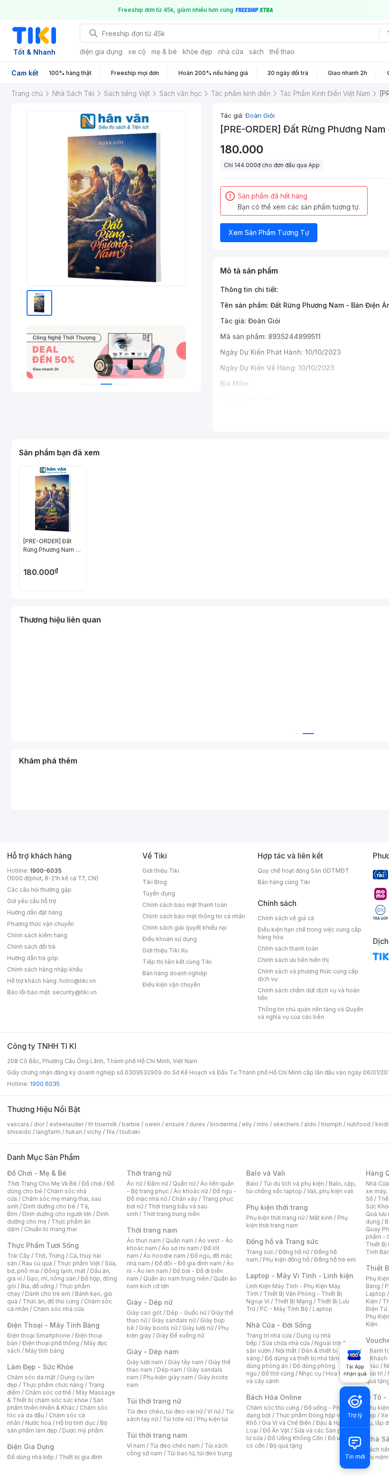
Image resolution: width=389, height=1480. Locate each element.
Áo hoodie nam (164, 1255)
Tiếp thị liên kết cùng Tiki (177, 961)
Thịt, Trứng (50, 1255)
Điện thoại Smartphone (38, 1335)
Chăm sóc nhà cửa (58, 1308)
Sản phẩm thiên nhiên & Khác (55, 1403)
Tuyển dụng (158, 893)
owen (152, 1124)
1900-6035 (46, 870)
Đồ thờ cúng (277, 1373)
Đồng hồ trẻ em (335, 1259)
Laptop (323, 1308)
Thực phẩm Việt (78, 1263)
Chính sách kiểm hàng (37, 935)
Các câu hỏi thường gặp (39, 889)
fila (110, 1131)
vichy (94, 1131)
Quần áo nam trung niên (176, 1278)
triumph (331, 1124)
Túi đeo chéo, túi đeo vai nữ (165, 1411)
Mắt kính (321, 1217)
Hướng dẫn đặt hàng (34, 912)
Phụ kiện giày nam (168, 1377)
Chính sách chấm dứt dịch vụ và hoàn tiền (309, 994)
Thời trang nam (152, 1230)
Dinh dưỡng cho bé (49, 1206)
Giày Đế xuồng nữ (180, 1335)
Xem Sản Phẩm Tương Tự (269, 232)
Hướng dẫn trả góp (32, 958)
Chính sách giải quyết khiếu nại (184, 927)
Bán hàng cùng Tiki (284, 882)
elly (247, 1124)
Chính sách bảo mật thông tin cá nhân (193, 916)
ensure (175, 1124)
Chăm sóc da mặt (31, 1377)
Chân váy (184, 1198)
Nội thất (286, 1350)
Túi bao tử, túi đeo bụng (199, 1453)
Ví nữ (214, 1411)
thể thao (282, 51)
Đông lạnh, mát (64, 1270)
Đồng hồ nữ (293, 1251)
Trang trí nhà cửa (269, 1335)
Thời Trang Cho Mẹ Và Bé (42, 1183)
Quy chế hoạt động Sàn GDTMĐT (303, 870)
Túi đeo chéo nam (175, 1445)
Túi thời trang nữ (154, 1401)
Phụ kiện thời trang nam (297, 1221)
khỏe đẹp (198, 51)
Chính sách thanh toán (288, 948)
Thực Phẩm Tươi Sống (43, 1245)
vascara (18, 1124)
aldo (310, 1124)
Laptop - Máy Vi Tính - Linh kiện (299, 1276)
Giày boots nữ (158, 1327)
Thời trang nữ (149, 1173)
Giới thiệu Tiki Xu (165, 950)
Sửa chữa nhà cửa (286, 1343)
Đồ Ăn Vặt (276, 1430)
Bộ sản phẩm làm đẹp (57, 1426)
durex (197, 1124)
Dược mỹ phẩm (82, 1430)
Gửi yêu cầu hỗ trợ (31, 901)
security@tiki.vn (75, 992)
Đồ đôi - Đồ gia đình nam (188, 1263)
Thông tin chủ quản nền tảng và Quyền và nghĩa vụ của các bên (310, 1013)
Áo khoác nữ (191, 1191)
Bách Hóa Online (274, 1397)
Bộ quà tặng (285, 1445)
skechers (286, 1124)
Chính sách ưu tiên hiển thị (293, 959)
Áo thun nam (144, 1240)
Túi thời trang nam (157, 1435)
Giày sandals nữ (173, 1320)
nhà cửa (230, 51)
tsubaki (130, 1131)
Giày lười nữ (197, 1327)
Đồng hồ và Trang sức (282, 1241)
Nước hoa (38, 1422)
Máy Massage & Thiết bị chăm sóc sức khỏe (61, 1396)
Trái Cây (18, 1255)
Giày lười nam (145, 1362)
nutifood (358, 1124)
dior (39, 1124)
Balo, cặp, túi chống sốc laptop (301, 1187)
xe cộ (137, 51)
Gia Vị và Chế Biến (286, 1422)
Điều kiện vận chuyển (171, 984)
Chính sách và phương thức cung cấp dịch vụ (308, 975)
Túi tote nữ (177, 1419)
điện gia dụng (101, 51)
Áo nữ (134, 1183)
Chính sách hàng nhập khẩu (45, 969)
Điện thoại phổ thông (50, 1343)
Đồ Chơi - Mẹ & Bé (36, 1173)
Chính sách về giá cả (286, 918)
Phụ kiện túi (212, 1419)
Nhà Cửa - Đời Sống (278, 1325)
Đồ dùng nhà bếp (30, 1457)
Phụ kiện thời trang (277, 1207)
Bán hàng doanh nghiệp (174, 973)
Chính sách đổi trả (31, 946)
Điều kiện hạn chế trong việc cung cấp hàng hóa (309, 933)
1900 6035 (45, 1083)
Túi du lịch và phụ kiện (293, 1183)
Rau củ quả (37, 1263)
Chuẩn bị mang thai (50, 1229)
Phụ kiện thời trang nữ (275, 1217)
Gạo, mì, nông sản (51, 1278)
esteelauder (66, 1124)
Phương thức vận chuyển (40, 923)
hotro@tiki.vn (77, 980)
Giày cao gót (144, 1312)
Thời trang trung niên (171, 1213)
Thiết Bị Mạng (293, 1301)
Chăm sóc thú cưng (272, 1407)
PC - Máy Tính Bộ (284, 1308)
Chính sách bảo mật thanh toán (184, 904)
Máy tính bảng (44, 1350)
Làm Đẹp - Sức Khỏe (40, 1367)
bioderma (223, 1124)
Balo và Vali (265, 1173)
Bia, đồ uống (37, 1286)
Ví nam (136, 1445)
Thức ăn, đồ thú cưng (50, 1301)
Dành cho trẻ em (47, 1293)
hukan (73, 1131)
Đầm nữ (157, 1183)
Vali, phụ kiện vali (330, 1191)
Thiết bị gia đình (80, 1457)
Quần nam (180, 1240)
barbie (131, 1124)
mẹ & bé (164, 51)
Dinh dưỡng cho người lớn (57, 1213)
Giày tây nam (186, 1362)
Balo (252, 1183)
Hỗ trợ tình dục (75, 1422)
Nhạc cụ (310, 1373)
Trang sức (260, 1251)
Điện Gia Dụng (30, 1446)
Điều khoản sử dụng (169, 939)
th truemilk (102, 1124)
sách (256, 51)
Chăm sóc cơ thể (48, 1392)
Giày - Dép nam (152, 1352)
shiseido (19, 1131)
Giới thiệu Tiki (160, 870)
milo (263, 1124)
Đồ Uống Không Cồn (295, 1438)
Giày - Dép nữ (150, 1302)
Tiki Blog (154, 882)
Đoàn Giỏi (260, 115)
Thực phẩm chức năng (52, 1384)
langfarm (48, 1131)
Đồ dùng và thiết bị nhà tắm (302, 1358)
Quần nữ (184, 1183)
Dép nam (169, 1369)
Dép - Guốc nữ (186, 1312)
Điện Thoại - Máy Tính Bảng (53, 1325)
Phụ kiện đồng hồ (286, 1259)
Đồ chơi (92, 1183)
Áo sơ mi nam (180, 1248)
